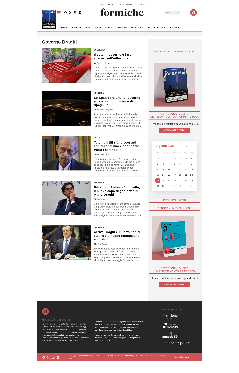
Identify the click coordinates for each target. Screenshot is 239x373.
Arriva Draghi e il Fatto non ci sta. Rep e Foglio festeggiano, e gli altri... (117, 235)
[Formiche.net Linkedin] (79, 13)
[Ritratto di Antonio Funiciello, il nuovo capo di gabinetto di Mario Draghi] (66, 198)
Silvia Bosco (101, 244)
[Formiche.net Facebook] (65, 13)
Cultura (174, 27)
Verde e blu (137, 27)
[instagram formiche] (53, 357)
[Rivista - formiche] (177, 316)
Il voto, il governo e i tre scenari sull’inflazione (113, 56)
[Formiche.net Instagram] (75, 13)
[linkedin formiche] (58, 357)
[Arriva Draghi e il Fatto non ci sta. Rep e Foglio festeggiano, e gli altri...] (66, 242)
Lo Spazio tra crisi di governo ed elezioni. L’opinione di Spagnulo (117, 101)
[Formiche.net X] (70, 13)
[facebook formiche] (43, 357)
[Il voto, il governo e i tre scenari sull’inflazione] (66, 65)
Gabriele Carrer (103, 154)
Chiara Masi (101, 199)
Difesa (108, 27)
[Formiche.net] (193, 12)
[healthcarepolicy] (177, 343)
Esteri (88, 27)
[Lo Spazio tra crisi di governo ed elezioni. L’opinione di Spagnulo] (66, 108)
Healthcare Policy (157, 27)
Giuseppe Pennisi (104, 63)
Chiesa (98, 27)
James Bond (121, 27)
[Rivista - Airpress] (177, 325)
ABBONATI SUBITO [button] (174, 130)
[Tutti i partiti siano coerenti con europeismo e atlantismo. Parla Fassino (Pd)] (66, 153)
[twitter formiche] (48, 357)
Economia (76, 27)
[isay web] (186, 357)
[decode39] (177, 335)
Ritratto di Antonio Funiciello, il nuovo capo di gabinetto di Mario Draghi (117, 191)
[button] (59, 19)
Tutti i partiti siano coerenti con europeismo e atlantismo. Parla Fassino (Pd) (117, 146)
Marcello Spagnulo (104, 110)
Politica (63, 27)
